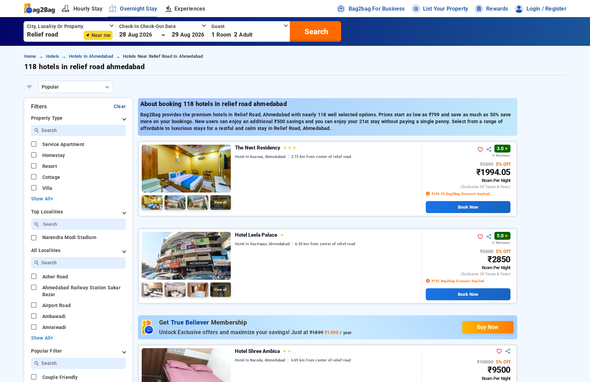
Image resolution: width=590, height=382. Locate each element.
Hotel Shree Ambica (263, 351)
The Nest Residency (265, 148)
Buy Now (487, 327)
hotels (52, 56)
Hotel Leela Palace (259, 235)
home (30, 56)
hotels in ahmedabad (91, 56)
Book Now (468, 207)
